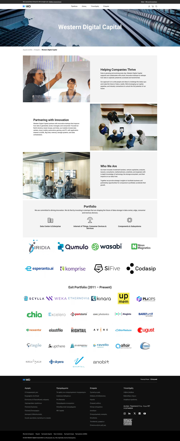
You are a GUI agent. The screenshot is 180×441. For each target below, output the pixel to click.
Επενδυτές (93, 418)
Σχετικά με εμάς (95, 392)
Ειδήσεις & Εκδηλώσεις (98, 396)
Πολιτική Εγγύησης (31, 407)
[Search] (156, 6)
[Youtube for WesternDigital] (145, 413)
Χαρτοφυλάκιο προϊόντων (33, 403)
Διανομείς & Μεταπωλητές (33, 414)
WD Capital (60, 411)
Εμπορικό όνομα (69, 434)
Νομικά (38, 434)
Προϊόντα (74, 6)
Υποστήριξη (95, 6)
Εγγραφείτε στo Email (32, 396)
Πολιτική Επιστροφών (32, 411)
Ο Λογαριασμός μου (31, 392)
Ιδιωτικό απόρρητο (28, 434)
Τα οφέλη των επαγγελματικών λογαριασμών (71, 392)
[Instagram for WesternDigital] (125, 413)
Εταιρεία (106, 6)
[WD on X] (134, 413)
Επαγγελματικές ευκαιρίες (98, 414)
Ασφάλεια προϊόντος (130, 399)
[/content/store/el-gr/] (27, 6)
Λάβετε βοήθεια (129, 392)
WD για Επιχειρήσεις (151, 2)
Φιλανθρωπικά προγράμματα (66, 407)
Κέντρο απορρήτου (96, 407)
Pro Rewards (60, 399)
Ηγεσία (92, 399)
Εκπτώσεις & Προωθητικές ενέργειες (37, 399)
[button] (149, 7)
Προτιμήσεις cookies (81, 434)
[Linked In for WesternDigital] (129, 413)
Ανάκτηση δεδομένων (63, 396)
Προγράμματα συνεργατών (65, 403)
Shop (142, 2)
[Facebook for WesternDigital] (140, 413)
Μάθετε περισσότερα (55, 2)
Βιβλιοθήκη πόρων (130, 396)
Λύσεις (84, 6)
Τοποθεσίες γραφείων (97, 421)
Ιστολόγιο (93, 411)
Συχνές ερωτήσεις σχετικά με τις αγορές (38, 418)
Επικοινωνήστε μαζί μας (98, 425)
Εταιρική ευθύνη (95, 403)
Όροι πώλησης (58, 434)
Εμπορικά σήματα (47, 434)
